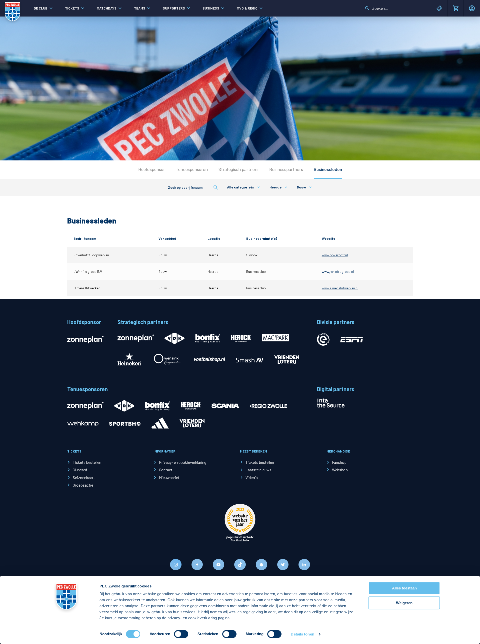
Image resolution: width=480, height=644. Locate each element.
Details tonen (302, 634)
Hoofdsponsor (151, 169)
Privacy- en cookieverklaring (182, 462)
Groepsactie (83, 485)
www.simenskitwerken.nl (340, 288)
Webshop (340, 469)
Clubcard (80, 469)
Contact (165, 469)
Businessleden (328, 169)
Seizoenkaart (84, 477)
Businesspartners (286, 169)
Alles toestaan (404, 588)
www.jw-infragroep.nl (338, 271)
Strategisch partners (238, 169)
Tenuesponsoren (192, 169)
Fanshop (339, 462)
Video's (252, 477)
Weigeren (404, 603)
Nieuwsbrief (169, 477)
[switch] (181, 634)
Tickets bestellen (87, 462)
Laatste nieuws (259, 469)
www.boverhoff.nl (335, 255)
